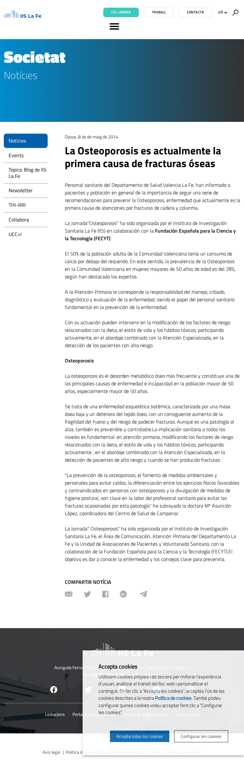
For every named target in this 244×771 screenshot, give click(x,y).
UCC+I (15, 234)
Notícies (17, 140)
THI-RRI (17, 205)
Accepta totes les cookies (139, 736)
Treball (159, 12)
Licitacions (55, 714)
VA (220, 12)
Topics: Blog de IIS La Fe (27, 172)
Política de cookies (173, 698)
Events (16, 155)
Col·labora (121, 12)
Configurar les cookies (201, 736)
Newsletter (21, 190)
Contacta (195, 12)
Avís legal (51, 752)
